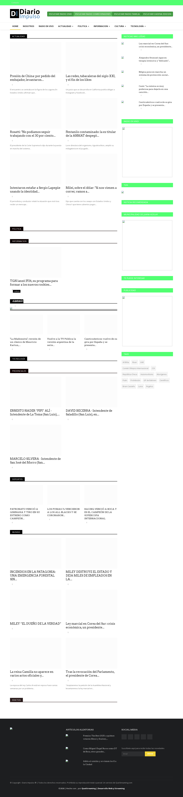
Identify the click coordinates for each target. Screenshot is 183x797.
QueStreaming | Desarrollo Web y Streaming (103, 788)
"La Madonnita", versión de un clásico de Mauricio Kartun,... (25, 342)
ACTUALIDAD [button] (65, 26)
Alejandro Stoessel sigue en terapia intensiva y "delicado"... (154, 59)
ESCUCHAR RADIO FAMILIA (127, 14)
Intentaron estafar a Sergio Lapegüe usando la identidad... (35, 189)
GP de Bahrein (150, 380)
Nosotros (28, 26)
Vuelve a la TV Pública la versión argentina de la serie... (61, 342)
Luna (140, 386)
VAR (142, 362)
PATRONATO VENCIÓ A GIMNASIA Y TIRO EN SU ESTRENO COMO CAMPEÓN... (25, 514)
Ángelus (149, 386)
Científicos (164, 380)
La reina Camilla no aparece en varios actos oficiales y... (31, 673)
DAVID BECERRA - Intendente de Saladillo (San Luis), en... (89, 412)
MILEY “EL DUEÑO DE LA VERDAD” (35, 623)
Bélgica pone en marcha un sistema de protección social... (154, 73)
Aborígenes (162, 374)
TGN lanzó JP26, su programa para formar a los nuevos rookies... (34, 282)
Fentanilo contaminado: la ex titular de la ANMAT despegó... (91, 133)
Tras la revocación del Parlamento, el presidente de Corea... (90, 673)
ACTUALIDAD (18, 36)
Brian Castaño (129, 386)
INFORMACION (19, 241)
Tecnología (18, 358)
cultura (16, 301)
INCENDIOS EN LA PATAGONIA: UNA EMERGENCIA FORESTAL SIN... (33, 575)
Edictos (16, 700)
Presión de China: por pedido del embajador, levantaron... (32, 78)
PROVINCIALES (19, 371)
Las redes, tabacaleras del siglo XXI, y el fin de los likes (90, 78)
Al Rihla (126, 362)
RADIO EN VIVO (46, 26)
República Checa (130, 374)
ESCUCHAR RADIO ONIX (60, 14)
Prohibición (135, 380)
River (134, 362)
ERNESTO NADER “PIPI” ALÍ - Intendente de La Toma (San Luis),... (35, 412)
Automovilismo (147, 374)
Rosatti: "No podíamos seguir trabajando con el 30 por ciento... (33, 133)
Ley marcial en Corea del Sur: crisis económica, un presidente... (90, 625)
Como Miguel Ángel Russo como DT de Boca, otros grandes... (100, 750)
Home (15, 26)
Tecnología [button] (137, 26)
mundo (16, 532)
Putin (125, 380)
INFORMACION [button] (101, 26)
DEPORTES (17, 479)
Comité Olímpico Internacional (135, 368)
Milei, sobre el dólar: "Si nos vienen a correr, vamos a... (91, 189)
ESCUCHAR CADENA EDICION (157, 14)
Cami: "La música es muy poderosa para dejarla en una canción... (153, 89)
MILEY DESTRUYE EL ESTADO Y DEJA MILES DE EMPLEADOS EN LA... (89, 575)
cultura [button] (120, 26)
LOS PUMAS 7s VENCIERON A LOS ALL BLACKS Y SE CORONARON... (63, 512)
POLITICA (16, 228)
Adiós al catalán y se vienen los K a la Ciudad (99, 762)
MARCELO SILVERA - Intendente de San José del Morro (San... (35, 460)
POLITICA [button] (83, 26)
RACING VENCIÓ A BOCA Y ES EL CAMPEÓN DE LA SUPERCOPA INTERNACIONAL (100, 514)
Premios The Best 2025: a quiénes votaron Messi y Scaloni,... (99, 737)
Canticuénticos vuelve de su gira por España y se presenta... (100, 342)
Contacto (15, 2)
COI (153, 368)
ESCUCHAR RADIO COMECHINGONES (93, 14)
